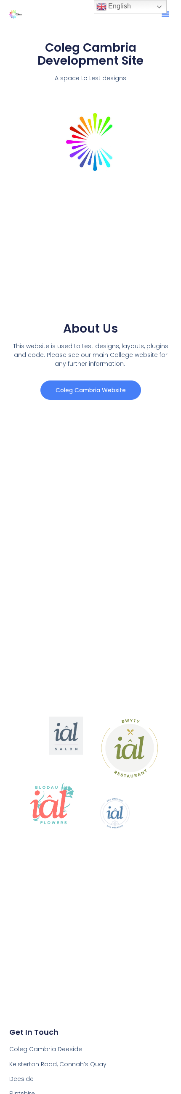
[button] (165, 14)
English (118, 6)
